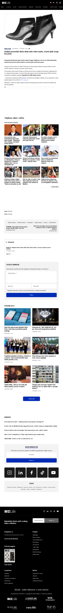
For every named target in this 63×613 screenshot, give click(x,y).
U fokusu (8, 7)
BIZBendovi (36, 549)
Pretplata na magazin (10, 578)
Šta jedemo (36, 542)
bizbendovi (20, 487)
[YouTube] (53, 472)
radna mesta (38, 222)
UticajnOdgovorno (37, 540)
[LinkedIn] (20, 472)
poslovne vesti (51, 487)
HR (34, 487)
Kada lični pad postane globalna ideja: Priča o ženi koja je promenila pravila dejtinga (16, 329)
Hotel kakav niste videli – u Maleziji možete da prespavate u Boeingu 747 (23, 422)
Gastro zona (53, 7)
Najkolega (35, 535)
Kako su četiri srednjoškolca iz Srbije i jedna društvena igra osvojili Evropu (24, 434)
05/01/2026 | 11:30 (8, 333)
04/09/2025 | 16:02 (36, 360)
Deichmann (52, 222)
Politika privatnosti (37, 580)
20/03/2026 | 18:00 (36, 331)
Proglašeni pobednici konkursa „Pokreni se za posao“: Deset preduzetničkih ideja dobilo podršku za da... (17, 358)
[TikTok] (42, 472)
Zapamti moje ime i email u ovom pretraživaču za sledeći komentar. (27, 290)
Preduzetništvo (23, 7)
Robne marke (12, 222)
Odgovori (8, 254)
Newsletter (7, 580)
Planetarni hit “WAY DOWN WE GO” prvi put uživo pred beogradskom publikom (44, 328)
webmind (39, 489)
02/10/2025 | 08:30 (8, 389)
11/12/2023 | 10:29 (10, 251)
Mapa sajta (35, 578)
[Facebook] (31, 472)
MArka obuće (21, 222)
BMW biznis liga (37, 552)
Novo (2, 7)
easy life (26, 487)
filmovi (30, 487)
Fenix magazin (24, 80)
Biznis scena (7, 48)
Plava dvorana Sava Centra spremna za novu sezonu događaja (44, 357)
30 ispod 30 (9, 487)
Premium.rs (22, 593)
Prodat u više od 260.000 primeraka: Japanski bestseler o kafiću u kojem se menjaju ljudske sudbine (30, 426)
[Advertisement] (31, 199)
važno (28, 489)
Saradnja (6, 573)
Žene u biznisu (36, 537)
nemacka (30, 222)
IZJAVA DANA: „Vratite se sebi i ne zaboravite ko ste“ (18, 438)
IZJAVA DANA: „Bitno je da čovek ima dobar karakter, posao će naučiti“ (15, 386)
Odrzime (45, 487)
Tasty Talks (36, 547)
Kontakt (35, 576)
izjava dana (39, 487)
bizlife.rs (38, 593)
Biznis (14, 7)
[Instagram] (9, 472)
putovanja (23, 489)
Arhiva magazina (8, 583)
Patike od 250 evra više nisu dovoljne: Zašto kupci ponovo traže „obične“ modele (25, 430)
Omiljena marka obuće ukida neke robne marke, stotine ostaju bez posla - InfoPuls (28, 248)
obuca (45, 222)
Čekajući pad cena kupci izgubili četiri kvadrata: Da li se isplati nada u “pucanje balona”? (45, 386)
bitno (15, 487)
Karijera (31, 7)
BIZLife (16, 48)
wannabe (33, 489)
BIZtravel (45, 7)
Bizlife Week (36, 554)
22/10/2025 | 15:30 (8, 362)
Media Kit (6, 576)
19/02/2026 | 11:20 (36, 390)
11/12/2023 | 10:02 (23, 48)
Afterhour (38, 7)
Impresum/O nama (38, 573)
